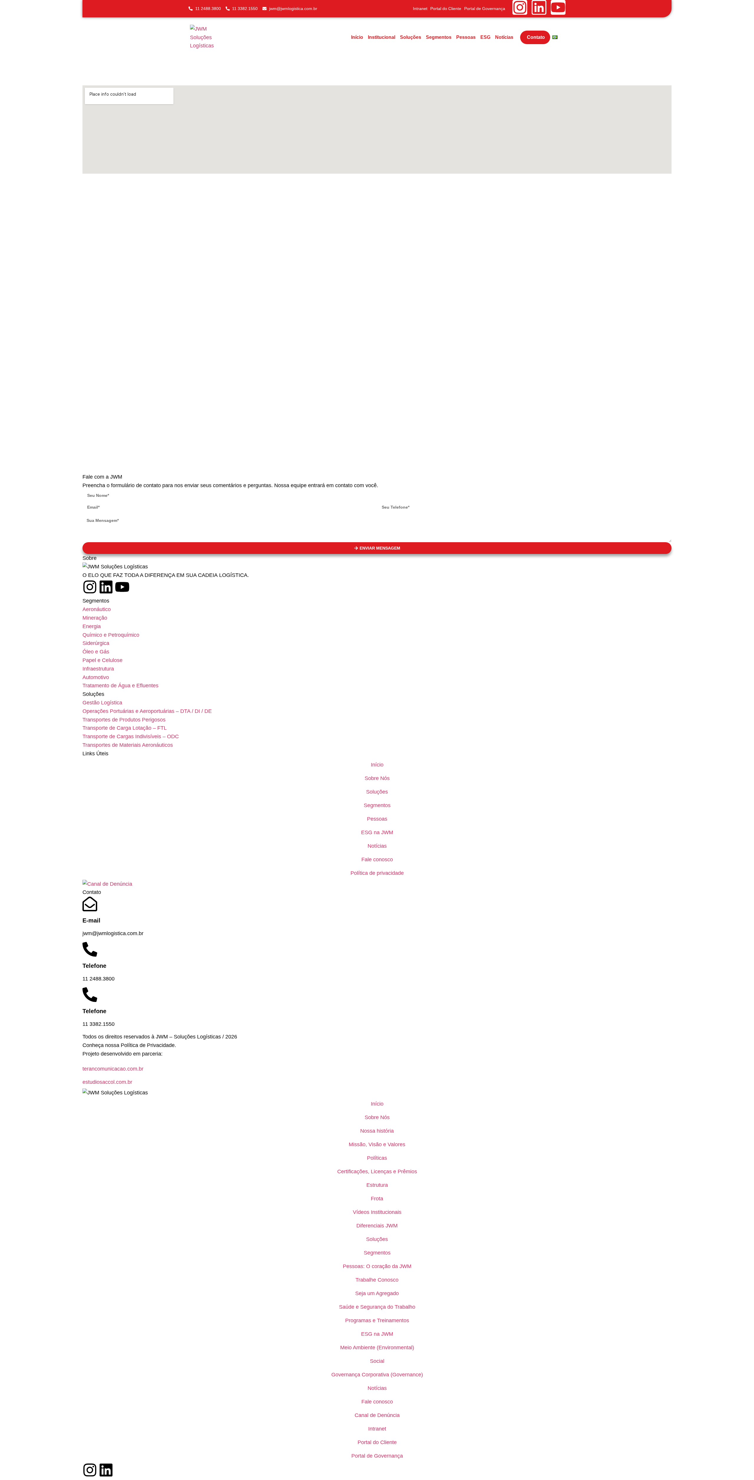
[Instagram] (519, 7)
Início (357, 37)
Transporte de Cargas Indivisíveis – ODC (130, 736)
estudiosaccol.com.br (107, 1082)
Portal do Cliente (445, 8)
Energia (91, 626)
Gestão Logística (102, 703)
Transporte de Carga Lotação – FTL (124, 728)
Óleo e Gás (95, 652)
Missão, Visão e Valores (377, 1144)
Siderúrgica (95, 643)
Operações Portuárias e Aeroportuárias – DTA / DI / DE (147, 711)
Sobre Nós (377, 778)
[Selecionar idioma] (555, 37)
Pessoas (466, 37)
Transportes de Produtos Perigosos (124, 720)
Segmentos (439, 37)
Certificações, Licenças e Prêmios (377, 1171)
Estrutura (377, 1185)
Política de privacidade (377, 873)
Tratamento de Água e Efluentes (120, 685)
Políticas (377, 1158)
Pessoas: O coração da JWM (377, 1266)
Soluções (410, 37)
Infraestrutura (98, 669)
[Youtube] (558, 7)
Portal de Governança (484, 8)
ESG (485, 37)
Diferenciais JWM (377, 1226)
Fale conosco (377, 859)
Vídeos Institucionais (377, 1212)
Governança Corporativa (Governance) (377, 1375)
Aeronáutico (96, 609)
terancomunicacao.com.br (112, 1069)
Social (377, 1361)
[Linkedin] (539, 7)
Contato (536, 37)
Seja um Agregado (377, 1293)
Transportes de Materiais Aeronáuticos (127, 745)
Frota (377, 1199)
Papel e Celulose (102, 660)
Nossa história (377, 1131)
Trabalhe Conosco (377, 1280)
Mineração (94, 618)
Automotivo (95, 677)
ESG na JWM (377, 832)
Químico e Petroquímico (110, 635)
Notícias (504, 37)
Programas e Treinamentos (377, 1320)
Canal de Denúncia (377, 1415)
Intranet (420, 8)
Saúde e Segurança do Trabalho (377, 1307)
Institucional (381, 37)
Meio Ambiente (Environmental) (377, 1347)
